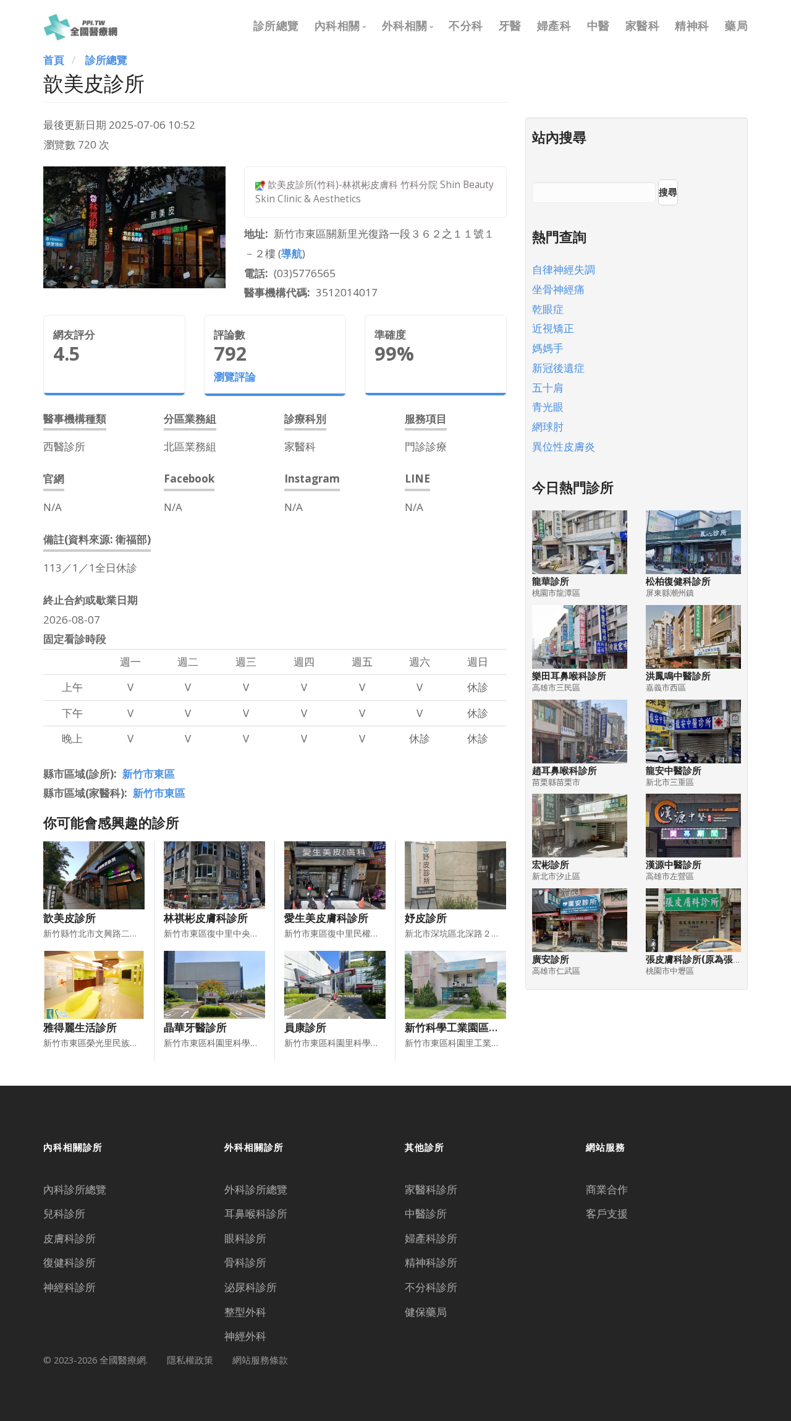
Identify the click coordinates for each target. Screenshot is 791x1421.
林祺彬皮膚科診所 (206, 918)
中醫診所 (426, 1213)
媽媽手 (548, 348)
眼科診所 (245, 1238)
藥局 (736, 25)
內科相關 (337, 25)
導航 (291, 253)
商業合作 (607, 1189)
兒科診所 (64, 1213)
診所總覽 (276, 25)
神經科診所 (69, 1287)
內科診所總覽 (74, 1189)
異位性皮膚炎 (563, 446)
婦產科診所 (431, 1238)
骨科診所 (245, 1262)
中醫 (598, 25)
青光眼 (548, 407)
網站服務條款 (260, 1360)
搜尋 (668, 192)
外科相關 (405, 25)
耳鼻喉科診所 (255, 1213)
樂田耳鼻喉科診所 (569, 675)
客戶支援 (607, 1213)
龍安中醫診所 (673, 770)
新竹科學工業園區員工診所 (468, 1027)
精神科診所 (431, 1262)
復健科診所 (69, 1262)
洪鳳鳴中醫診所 (678, 675)
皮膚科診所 (69, 1238)
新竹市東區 (148, 773)
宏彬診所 (550, 864)
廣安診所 (550, 959)
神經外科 (245, 1336)
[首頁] (80, 25)
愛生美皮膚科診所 (326, 918)
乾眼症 (548, 309)
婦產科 (554, 25)
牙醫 (510, 25)
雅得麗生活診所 (80, 1027)
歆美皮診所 (69, 918)
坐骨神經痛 (558, 289)
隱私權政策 (190, 1360)
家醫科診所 (431, 1189)
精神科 (692, 25)
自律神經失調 (563, 269)
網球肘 (548, 426)
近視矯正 (553, 328)
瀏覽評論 (235, 376)
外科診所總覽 (255, 1189)
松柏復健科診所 (678, 581)
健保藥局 (426, 1312)
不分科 (466, 25)
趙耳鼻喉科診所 (564, 770)
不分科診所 (431, 1287)
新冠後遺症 (558, 368)
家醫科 (642, 25)
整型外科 (245, 1312)
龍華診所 (550, 581)
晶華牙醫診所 (195, 1027)
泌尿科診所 (250, 1287)
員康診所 (305, 1027)
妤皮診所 (426, 918)
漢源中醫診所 (673, 864)
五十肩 (548, 387)
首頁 (53, 60)
